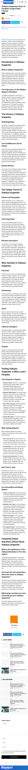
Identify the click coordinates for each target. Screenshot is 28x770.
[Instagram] (17, 2)
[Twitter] (20, 2)
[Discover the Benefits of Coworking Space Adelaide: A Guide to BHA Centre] (5, 654)
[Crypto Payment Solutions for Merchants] (5, 670)
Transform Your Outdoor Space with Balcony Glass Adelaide (17, 663)
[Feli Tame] (3, 18)
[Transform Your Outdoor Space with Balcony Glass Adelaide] (5, 662)
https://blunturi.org (14, 627)
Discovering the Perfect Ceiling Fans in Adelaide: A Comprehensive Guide (17, 646)
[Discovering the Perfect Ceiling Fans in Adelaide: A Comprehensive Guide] (5, 645)
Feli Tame (8, 18)
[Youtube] (22, 2)
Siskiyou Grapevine (17, 470)
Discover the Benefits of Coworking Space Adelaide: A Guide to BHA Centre (18, 655)
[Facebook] (15, 2)
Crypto (11, 668)
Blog (3, 13)
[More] (22, 22)
